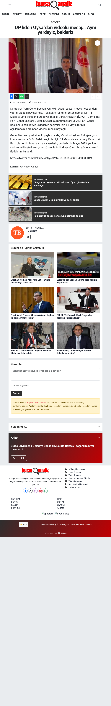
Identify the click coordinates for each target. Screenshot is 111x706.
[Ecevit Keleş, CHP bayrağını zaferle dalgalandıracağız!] (78, 335)
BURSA (5, 14)
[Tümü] (99, 426)
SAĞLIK (66, 14)
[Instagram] (35, 490)
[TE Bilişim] (17, 232)
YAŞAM (60, 508)
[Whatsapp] (45, 490)
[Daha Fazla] (27, 96)
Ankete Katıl (19, 458)
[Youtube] (40, 490)
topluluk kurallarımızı (37, 402)
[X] (30, 490)
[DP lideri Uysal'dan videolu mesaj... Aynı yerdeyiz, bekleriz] (56, 65)
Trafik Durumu (74, 475)
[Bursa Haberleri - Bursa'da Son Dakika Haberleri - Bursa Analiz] (54, 5)
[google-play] (62, 513)
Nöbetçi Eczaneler (76, 469)
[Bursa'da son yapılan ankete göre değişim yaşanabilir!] (78, 264)
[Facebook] (25, 490)
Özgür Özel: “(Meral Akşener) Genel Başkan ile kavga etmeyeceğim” (32, 316)
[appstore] (48, 513)
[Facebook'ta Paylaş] (11, 96)
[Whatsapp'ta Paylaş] (21, 96)
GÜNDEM (15, 499)
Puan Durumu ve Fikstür (79, 478)
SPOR (43, 14)
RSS (25, 524)
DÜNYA (14, 502)
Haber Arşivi (74, 487)
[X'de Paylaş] (16, 96)
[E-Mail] (28, 237)
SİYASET (17, 14)
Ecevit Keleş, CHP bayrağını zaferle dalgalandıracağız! (74, 351)
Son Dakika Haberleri (78, 484)
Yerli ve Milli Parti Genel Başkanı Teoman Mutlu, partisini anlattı (31, 351)
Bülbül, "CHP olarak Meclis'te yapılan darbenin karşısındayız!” (74, 316)
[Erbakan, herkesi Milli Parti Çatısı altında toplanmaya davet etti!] (32, 264)
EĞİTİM (60, 502)
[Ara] (99, 5)
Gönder (16, 393)
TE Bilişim (31, 230)
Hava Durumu (74, 472)
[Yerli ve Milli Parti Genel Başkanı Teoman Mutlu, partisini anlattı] (32, 335)
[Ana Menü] (10, 5)
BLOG (91, 14)
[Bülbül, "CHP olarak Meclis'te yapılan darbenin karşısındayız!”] (78, 300)
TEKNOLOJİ (31, 14)
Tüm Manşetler (75, 481)
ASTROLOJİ (79, 14)
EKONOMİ (54, 14)
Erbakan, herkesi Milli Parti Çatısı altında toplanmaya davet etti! (30, 281)
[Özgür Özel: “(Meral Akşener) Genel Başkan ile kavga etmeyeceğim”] (32, 300)
